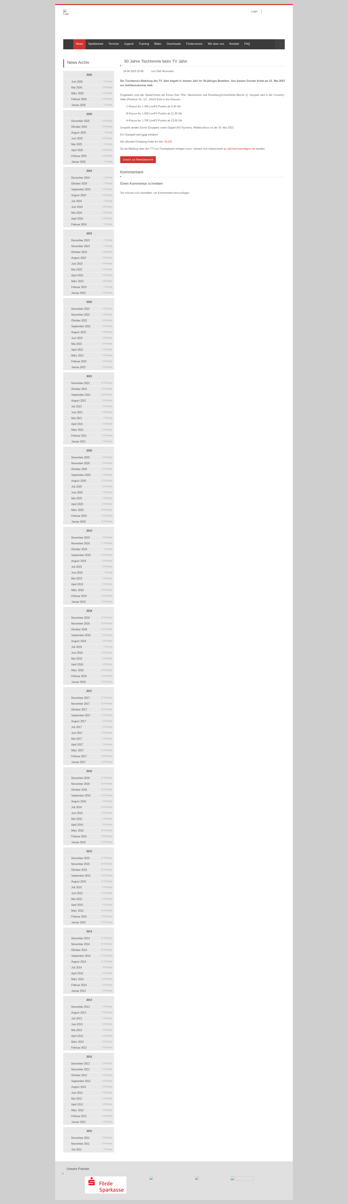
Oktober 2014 (91, 949)
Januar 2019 (91, 601)
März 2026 (91, 93)
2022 (89, 301)
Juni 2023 (91, 263)
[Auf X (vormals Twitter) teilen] (283, 52)
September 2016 (91, 795)
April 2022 (91, 349)
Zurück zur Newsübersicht (138, 159)
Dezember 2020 (91, 457)
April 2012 (91, 1104)
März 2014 (91, 979)
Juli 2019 (91, 566)
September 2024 (91, 189)
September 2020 (91, 474)
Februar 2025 (91, 155)
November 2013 (91, 1006)
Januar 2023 (91, 292)
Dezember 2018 (91, 617)
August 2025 (91, 132)
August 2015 (91, 881)
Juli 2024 (91, 201)
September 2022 (91, 326)
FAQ (247, 43)
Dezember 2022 (91, 308)
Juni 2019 (91, 572)
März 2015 (91, 910)
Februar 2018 (91, 676)
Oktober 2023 (91, 252)
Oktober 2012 (91, 1075)
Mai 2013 (91, 1030)
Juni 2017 (91, 732)
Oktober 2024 (91, 183)
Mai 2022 (91, 343)
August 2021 (91, 400)
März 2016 (91, 830)
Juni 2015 (91, 893)
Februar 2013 (91, 1047)
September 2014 (91, 955)
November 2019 (91, 543)
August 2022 (91, 332)
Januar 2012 (91, 1121)
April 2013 (91, 1035)
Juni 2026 (91, 81)
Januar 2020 (91, 521)
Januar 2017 (91, 762)
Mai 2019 (91, 578)
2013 (89, 999)
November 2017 (91, 703)
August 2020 (91, 480)
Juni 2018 (91, 652)
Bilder (158, 43)
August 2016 (91, 801)
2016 (89, 771)
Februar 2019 (91, 595)
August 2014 (91, 961)
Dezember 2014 (91, 938)
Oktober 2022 (91, 320)
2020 (89, 450)
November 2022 (91, 314)
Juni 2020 (91, 492)
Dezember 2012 (91, 1063)
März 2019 (91, 590)
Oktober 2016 (91, 789)
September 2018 (91, 635)
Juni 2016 (91, 813)
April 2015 (91, 904)
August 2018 (91, 641)
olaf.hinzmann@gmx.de (241, 148)
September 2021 (91, 394)
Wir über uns (216, 43)
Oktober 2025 (91, 126)
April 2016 (91, 824)
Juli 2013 (91, 1018)
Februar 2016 (91, 836)
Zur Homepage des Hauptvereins (279, 11)
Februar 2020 (91, 515)
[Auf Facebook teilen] (278, 52)
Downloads (174, 43)
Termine (114, 43)
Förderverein (194, 43)
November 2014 (91, 944)
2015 (89, 851)
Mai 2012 (91, 1098)
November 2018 (91, 623)
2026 (89, 74)
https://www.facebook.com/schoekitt (267, 11)
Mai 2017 (91, 738)
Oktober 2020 (91, 469)
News (79, 43)
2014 (89, 931)
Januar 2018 (91, 681)
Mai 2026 (91, 87)
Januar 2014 (91, 990)
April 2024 (91, 218)
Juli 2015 (91, 887)
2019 (89, 530)
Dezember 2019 (91, 537)
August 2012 (91, 1086)
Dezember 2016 (91, 778)
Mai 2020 (91, 498)
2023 (89, 233)
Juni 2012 (91, 1092)
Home (67, 40)
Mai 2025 (91, 144)
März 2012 (91, 1110)
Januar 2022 (91, 367)
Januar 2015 (91, 922)
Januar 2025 (91, 161)
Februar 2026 (91, 99)
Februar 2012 (91, 1116)
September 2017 (91, 715)
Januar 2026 (91, 105)
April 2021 (91, 423)
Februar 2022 (91, 361)
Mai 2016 (91, 818)
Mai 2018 (91, 658)
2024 (89, 170)
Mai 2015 (91, 899)
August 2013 (91, 1012)
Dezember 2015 (91, 858)
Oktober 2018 (91, 629)
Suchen (280, 44)
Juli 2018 (91, 646)
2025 (89, 114)
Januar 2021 (91, 441)
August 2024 (91, 195)
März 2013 (91, 1041)
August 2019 (91, 560)
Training (144, 43)
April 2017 (91, 744)
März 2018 (91, 670)
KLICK (168, 141)
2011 (89, 1131)
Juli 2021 (91, 406)
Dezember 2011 (91, 1137)
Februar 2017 (91, 756)
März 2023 (91, 281)
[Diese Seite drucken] (273, 52)
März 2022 (91, 355)
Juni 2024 (91, 206)
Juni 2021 (91, 412)
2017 (89, 691)
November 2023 (91, 246)
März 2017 (91, 750)
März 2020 (91, 509)
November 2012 (91, 1069)
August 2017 (91, 721)
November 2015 (91, 863)
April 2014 (91, 973)
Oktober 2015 (91, 869)
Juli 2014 (91, 967)
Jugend (129, 43)
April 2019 (91, 584)
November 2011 (91, 1143)
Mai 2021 (91, 418)
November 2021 (91, 383)
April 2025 (91, 150)
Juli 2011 (91, 1149)
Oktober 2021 (91, 388)
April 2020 (91, 504)
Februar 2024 (91, 224)
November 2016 (91, 783)
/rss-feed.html (273, 11)
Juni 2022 (91, 338)
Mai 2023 (91, 269)
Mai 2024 (91, 212)
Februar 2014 (91, 985)
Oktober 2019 (91, 549)
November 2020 (91, 463)
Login (254, 11)
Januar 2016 (91, 842)
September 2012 (91, 1081)
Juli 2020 (91, 486)
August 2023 (91, 257)
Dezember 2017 (91, 697)
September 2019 (91, 555)
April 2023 (91, 275)
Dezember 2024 (91, 177)
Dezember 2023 (91, 240)
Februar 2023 (91, 287)
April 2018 (91, 664)
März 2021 (91, 429)
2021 (89, 376)
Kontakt (234, 43)
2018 (89, 610)
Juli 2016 (91, 807)
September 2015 (91, 875)
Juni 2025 (91, 138)
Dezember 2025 (91, 120)
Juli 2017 (91, 727)
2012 (89, 1056)
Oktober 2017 (91, 709)
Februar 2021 (91, 435)
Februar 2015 (91, 916)
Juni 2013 (91, 1024)
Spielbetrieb (95, 43)
